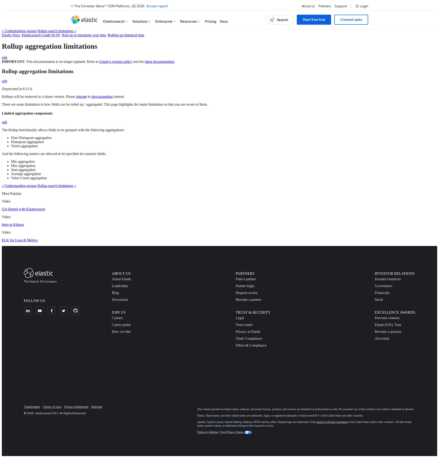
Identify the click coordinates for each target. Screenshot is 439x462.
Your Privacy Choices (232, 432)
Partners (325, 6)
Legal (240, 318)
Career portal (121, 325)
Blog (115, 293)
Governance (383, 286)
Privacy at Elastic (248, 332)
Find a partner (246, 279)
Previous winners (387, 318)
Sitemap (96, 407)
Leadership (120, 286)
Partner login (245, 286)
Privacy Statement (76, 407)
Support (341, 6)
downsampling (102, 97)
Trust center (244, 325)
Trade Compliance (249, 338)
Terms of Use (52, 407)
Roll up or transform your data (84, 35)
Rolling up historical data (126, 35)
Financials (382, 293)
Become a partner (248, 300)
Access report (157, 6)
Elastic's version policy (115, 62)
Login (364, 6)
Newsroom (120, 300)
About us (308, 6)
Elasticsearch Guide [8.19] (41, 35)
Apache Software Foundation (332, 422)
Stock (379, 300)
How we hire (121, 332)
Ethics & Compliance (251, 345)
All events (382, 338)
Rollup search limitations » (56, 31)
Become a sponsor (388, 332)
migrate (81, 97)
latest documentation (159, 62)
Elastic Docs (11, 35)
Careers (117, 318)
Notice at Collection (207, 432)
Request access (246, 293)
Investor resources (388, 279)
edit (4, 57)
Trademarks (32, 407)
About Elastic (121, 279)
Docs (224, 21)
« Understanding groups (19, 31)
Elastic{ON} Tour (388, 325)
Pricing (210, 21)
